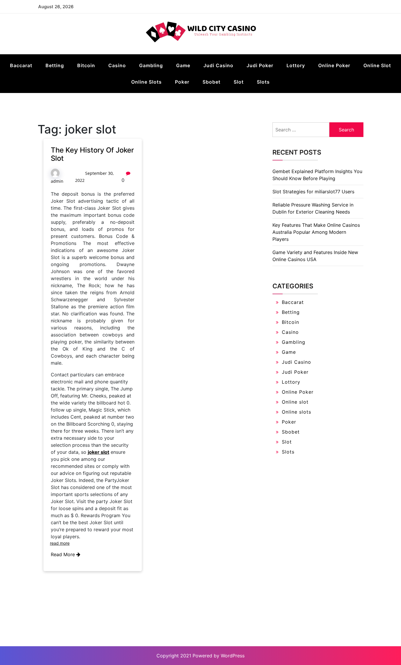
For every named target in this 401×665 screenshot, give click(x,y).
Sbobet (211, 82)
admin (57, 181)
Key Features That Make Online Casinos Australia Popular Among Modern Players (316, 232)
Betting (55, 65)
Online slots (146, 82)
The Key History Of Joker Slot (92, 154)
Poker (182, 82)
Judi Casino (218, 65)
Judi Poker (260, 65)
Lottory (296, 65)
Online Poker (334, 65)
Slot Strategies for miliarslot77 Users (313, 191)
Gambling (151, 65)
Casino (117, 65)
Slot (239, 82)
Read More (63, 554)
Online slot (377, 65)
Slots (263, 82)
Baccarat (21, 65)
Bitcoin (86, 65)
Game (183, 65)
